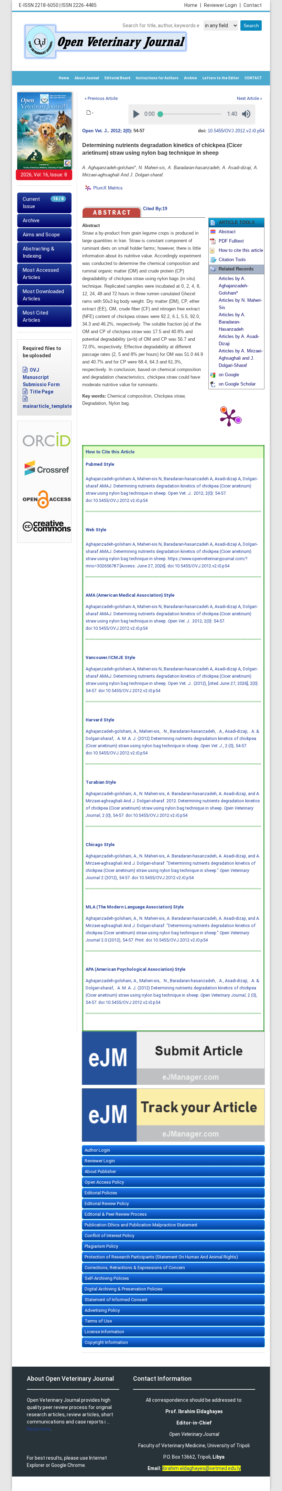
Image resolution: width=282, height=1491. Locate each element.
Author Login (97, 1150)
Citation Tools (232, 259)
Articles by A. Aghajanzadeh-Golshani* (233, 286)
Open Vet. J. (95, 130)
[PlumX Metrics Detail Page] (229, 417)
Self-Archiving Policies (107, 1278)
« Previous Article (101, 98)
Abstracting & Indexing (38, 252)
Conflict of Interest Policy (109, 1235)
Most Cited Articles (35, 316)
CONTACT (253, 78)
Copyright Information (106, 1342)
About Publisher (100, 1171)
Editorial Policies (101, 1192)
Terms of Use (98, 1321)
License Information (104, 1331)
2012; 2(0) (121, 130)
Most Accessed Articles (41, 273)
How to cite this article (241, 250)
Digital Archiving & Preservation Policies (124, 1289)
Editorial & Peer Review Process (116, 1214)
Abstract (227, 231)
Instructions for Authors (157, 78)
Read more (39, 1429)
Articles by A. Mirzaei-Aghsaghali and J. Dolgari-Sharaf (241, 358)
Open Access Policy (104, 1182)
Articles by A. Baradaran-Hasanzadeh (232, 322)
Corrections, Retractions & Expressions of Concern (135, 1267)
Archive (190, 78)
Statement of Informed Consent (116, 1299)
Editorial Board (117, 78)
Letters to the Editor (221, 78)
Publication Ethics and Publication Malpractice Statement (141, 1224)
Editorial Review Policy (107, 1203)
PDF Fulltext (231, 241)
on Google (229, 374)
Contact (252, 5)
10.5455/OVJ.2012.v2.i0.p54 (236, 130)
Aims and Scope (41, 235)
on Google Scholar (237, 384)
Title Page (41, 391)
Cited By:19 (155, 208)
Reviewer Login (222, 5)
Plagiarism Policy (101, 1246)
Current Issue (43, 202)
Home (192, 5)
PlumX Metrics (108, 188)
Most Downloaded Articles (43, 295)
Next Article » (249, 98)
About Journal (87, 78)
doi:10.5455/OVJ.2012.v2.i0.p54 (117, 500)
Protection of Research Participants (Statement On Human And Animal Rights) (161, 1256)
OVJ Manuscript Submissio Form (41, 377)
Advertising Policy (102, 1310)
